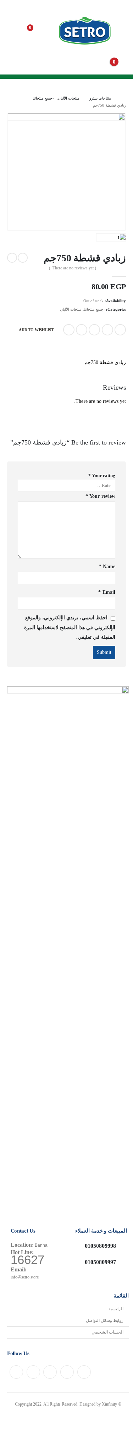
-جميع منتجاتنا (94, 309)
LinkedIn (94, 329)
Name (107, 566)
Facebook (120, 329)
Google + (81, 329)
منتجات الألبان (71, 309)
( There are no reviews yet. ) (72, 268)
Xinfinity (109, 1404)
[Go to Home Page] (123, 98)
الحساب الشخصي (107, 1332)
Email (68, 329)
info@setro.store (25, 1277)
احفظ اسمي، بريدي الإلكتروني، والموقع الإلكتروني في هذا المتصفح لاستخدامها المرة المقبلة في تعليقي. (69, 627)
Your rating (101, 475)
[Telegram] (33, 1372)
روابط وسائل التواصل (104, 1320)
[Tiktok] (16, 1372)
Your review (100, 496)
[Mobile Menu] (121, 32)
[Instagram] (50, 1372)
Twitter (107, 329)
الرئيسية (116, 1309)
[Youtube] (67, 1372)
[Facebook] (84, 1372)
